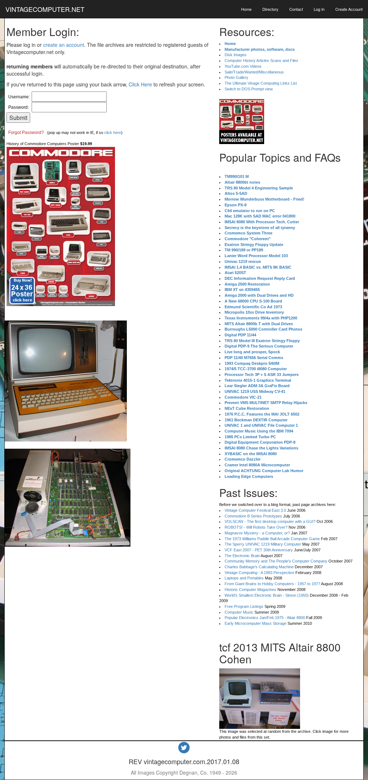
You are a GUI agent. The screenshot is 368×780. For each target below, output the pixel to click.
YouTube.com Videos (243, 66)
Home (246, 9)
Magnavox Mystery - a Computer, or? (257, 533)
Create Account (349, 9)
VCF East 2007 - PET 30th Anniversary (259, 550)
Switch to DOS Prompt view (249, 89)
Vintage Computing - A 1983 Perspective (259, 572)
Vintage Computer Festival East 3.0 (255, 510)
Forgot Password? (26, 132)
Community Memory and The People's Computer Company (276, 561)
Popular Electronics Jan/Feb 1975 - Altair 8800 (265, 617)
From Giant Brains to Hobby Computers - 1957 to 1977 (272, 584)
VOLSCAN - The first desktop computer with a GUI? (270, 521)
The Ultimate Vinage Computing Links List (261, 83)
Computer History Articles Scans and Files (261, 60)
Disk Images (236, 55)
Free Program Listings (244, 606)
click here (112, 132)
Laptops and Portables (244, 578)
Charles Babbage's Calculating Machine (259, 567)
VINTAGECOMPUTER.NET (44, 9)
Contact (296, 9)
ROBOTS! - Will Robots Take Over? (256, 527)
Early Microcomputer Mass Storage (255, 623)
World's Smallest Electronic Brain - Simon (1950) (267, 595)
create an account (63, 44)
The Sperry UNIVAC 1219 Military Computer (263, 544)
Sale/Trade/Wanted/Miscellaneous (254, 72)
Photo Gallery (236, 77)
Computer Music (239, 612)
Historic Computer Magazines (250, 589)
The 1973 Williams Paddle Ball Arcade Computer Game (272, 539)
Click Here (140, 84)
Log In (319, 9)
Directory (270, 9)
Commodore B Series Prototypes (253, 516)
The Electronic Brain (242, 555)
